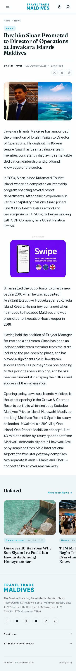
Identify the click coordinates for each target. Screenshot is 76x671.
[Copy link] (69, 72)
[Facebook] (7, 620)
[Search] (68, 7)
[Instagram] (16, 620)
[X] (26, 620)
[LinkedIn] (55, 620)
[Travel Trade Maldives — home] (38, 6)
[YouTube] (35, 620)
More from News (58, 492)
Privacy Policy (65, 662)
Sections (10, 634)
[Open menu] (8, 7)
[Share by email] (62, 72)
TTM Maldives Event (19, 643)
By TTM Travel (13, 65)
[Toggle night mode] (60, 7)
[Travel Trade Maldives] (19, 588)
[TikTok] (45, 620)
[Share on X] (54, 72)
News (17, 20)
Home (7, 20)
